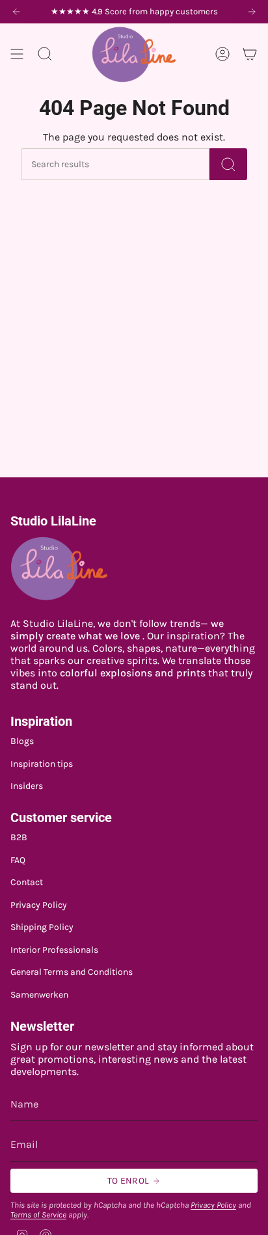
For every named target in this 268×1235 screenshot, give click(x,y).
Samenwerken (39, 994)
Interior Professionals (54, 949)
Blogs (22, 741)
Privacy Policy (38, 904)
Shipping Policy (42, 927)
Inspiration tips (41, 763)
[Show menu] (17, 54)
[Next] (252, 12)
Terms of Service (38, 1214)
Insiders (26, 785)
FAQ (17, 860)
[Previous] (16, 12)
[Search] (228, 164)
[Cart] (249, 54)
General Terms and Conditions (71, 971)
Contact (26, 882)
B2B (18, 837)
